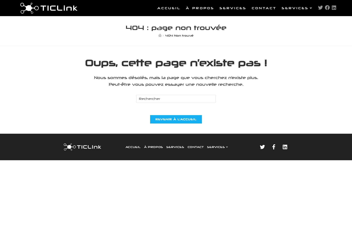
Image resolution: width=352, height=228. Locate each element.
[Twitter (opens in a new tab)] (320, 7)
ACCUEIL (133, 147)
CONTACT (196, 147)
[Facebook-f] (274, 147)
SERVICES (175, 147)
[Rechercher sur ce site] (176, 98)
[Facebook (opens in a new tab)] (327, 7)
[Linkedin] (285, 147)
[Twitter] (262, 147)
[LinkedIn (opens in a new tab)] (334, 7)
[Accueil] (160, 35)
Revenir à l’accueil (176, 119)
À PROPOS (153, 147)
